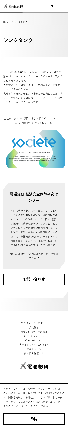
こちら (32, 258)
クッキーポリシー (21, 406)
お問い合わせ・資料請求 (34, 332)
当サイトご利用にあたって (34, 344)
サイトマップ (34, 349)
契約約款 (34, 327)
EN (50, 6)
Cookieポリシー (34, 340)
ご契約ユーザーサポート (34, 323)
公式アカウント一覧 (34, 336)
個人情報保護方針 (34, 353)
